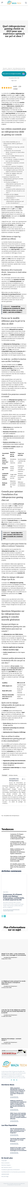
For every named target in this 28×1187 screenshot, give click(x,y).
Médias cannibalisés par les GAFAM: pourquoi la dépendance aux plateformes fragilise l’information (17, 851)
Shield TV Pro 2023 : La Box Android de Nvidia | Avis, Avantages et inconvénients (13, 954)
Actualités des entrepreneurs (11, 815)
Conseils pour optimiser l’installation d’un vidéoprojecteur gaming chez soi (13, 167)
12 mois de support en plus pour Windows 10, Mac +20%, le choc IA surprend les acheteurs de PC (18, 844)
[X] (16, 1080)
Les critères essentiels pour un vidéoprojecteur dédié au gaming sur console (13, 143)
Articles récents (13, 775)
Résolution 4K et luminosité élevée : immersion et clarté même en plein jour (15, 152)
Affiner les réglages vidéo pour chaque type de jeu (14, 174)
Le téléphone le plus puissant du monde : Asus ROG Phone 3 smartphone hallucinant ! (13, 982)
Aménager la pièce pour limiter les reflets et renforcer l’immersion (15, 170)
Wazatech (5, 68)
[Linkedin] (14, 1080)
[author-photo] (2, 957)
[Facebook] (23, 779)
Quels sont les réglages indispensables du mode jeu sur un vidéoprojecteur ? (15, 196)
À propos (4, 775)
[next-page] (5, 916)
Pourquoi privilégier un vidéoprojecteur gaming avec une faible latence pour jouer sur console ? (14, 185)
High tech (10, 68)
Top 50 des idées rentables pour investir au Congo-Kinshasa (17, 1140)
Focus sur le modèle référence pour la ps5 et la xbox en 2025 (13, 156)
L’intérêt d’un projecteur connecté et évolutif (15, 163)
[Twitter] (25, 779)
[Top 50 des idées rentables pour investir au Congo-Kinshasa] (5, 1141)
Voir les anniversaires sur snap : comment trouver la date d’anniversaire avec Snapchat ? (17, 1130)
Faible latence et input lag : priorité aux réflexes (15, 147)
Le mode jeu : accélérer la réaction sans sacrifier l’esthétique (15, 160)
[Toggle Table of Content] (23, 139)
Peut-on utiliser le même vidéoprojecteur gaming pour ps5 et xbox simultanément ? (15, 201)
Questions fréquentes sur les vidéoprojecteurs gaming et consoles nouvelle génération (13, 178)
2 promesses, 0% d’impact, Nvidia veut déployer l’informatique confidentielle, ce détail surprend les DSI (17, 836)
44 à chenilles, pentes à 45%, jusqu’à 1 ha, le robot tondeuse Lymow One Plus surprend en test (18, 866)
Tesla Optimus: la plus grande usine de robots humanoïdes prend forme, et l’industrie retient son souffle (17, 859)
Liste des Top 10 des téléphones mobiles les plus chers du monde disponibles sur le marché (13, 1011)
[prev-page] (2, 916)
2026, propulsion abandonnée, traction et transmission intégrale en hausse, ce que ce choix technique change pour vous (17, 1091)
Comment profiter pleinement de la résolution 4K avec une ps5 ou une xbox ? (15, 191)
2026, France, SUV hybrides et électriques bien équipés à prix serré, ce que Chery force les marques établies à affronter (18, 1116)
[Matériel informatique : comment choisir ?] (14, 1028)
